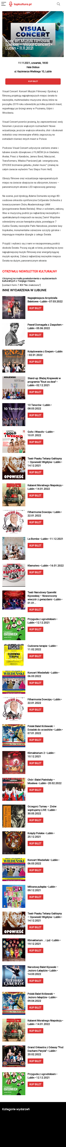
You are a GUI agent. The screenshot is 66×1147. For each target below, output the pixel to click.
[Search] (58, 4)
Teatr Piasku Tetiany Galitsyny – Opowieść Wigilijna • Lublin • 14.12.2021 (45, 462)
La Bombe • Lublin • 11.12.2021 (45, 538)
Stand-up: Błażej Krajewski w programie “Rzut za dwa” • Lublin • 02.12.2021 (44, 382)
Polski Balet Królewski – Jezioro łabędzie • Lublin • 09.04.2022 (42, 997)
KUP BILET (35, 308)
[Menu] (3, 4)
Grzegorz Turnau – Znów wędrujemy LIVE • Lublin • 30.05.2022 (42, 810)
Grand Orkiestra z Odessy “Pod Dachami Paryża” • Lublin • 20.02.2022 (45, 1051)
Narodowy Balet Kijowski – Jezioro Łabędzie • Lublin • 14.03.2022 (43, 970)
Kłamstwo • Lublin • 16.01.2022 (46, 565)
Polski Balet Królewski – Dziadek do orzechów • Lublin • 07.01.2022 (45, 730)
